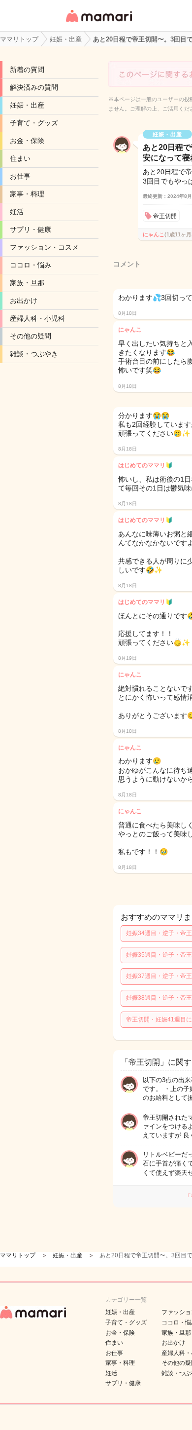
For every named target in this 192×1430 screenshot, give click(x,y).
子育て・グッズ (34, 123)
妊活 (17, 212)
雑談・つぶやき (34, 354)
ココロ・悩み (30, 265)
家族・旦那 (27, 283)
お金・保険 (27, 141)
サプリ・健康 (30, 229)
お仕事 (20, 176)
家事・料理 (27, 194)
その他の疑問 (30, 336)
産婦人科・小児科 (37, 318)
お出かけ (23, 300)
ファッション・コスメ (44, 247)
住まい (20, 158)
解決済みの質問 (34, 87)
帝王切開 (165, 216)
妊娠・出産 (27, 105)
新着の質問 (27, 70)
